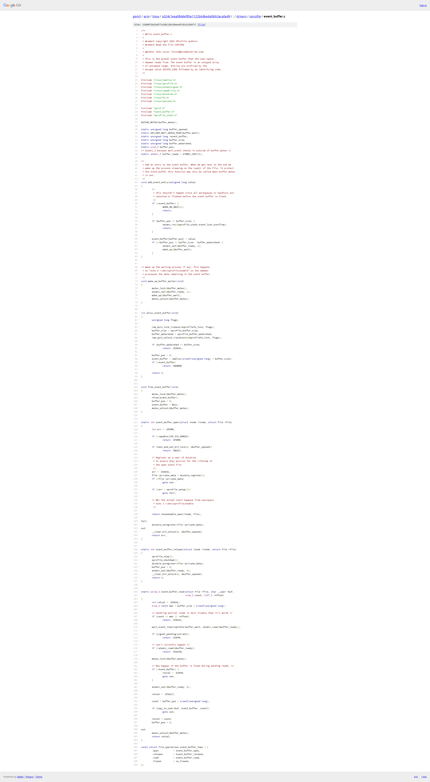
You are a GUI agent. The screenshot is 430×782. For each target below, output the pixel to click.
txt (416, 776)
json (424, 776)
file (201, 24)
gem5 (137, 16)
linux (155, 16)
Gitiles (20, 776)
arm (146, 16)
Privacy (29, 776)
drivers (241, 16)
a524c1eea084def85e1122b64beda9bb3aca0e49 (196, 16)
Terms (38, 776)
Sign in (423, 5)
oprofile (255, 16)
